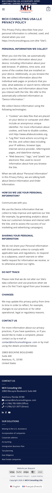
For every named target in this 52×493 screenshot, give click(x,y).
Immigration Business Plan (13, 446)
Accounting (6, 442)
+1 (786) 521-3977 (12, 406)
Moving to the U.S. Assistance (14, 429)
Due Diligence (8, 455)
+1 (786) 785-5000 (12, 403)
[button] (3, 9)
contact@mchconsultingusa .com (19, 342)
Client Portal (37, 476)
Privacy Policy (23, 476)
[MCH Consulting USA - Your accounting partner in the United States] (26, 9)
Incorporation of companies (13, 433)
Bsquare (31, 468)
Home (12, 476)
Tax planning (7, 450)
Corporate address (10, 437)
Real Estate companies (11, 459)
